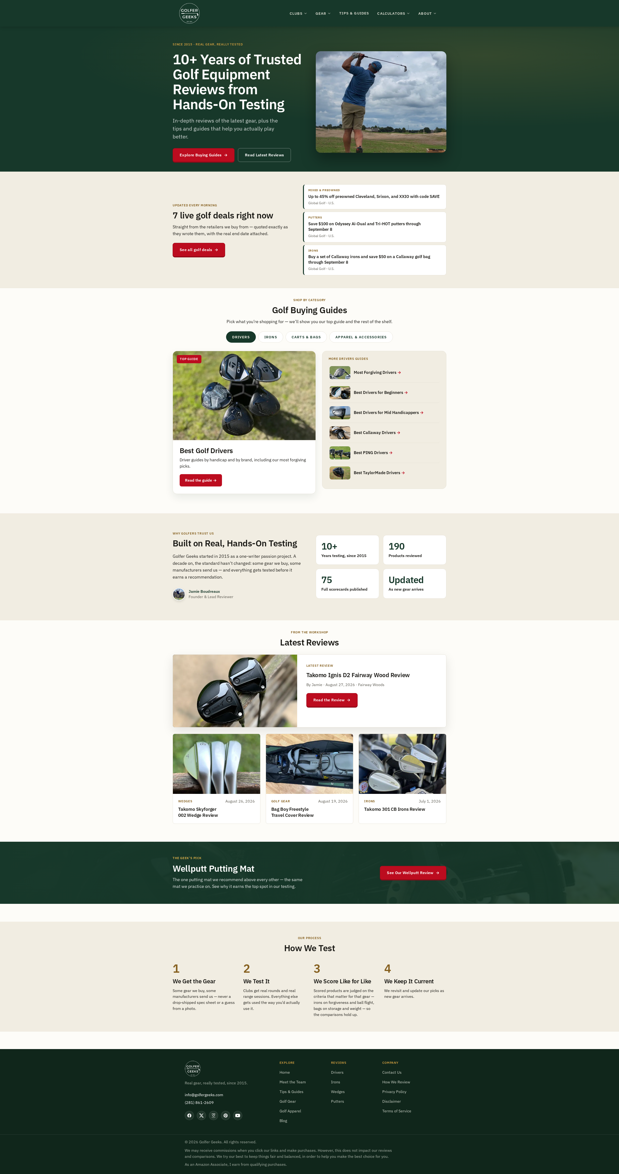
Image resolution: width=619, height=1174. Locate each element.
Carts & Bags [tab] (306, 337)
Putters (337, 1101)
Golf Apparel (290, 1111)
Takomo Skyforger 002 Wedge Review (198, 812)
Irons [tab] (270, 337)
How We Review (396, 1082)
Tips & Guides (354, 13)
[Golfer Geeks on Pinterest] (225, 1115)
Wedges (338, 1091)
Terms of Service (396, 1111)
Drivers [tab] (241, 337)
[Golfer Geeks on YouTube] (237, 1115)
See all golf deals (199, 249)
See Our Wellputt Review (413, 872)
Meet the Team (293, 1082)
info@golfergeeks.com (204, 1094)
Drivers (337, 1072)
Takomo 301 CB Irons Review (394, 809)
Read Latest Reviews (264, 154)
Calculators (391, 13)
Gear (321, 13)
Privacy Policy (394, 1091)
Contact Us (392, 1072)
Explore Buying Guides (204, 154)
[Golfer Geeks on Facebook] (189, 1115)
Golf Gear (288, 1101)
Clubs (296, 13)
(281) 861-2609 (199, 1102)
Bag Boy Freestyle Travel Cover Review (292, 812)
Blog (283, 1120)
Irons (335, 1082)
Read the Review (332, 699)
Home (285, 1072)
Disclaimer (391, 1101)
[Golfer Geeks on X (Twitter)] (201, 1115)
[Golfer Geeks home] (189, 13)
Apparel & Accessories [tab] (361, 337)
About (425, 13)
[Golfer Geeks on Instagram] (213, 1115)
